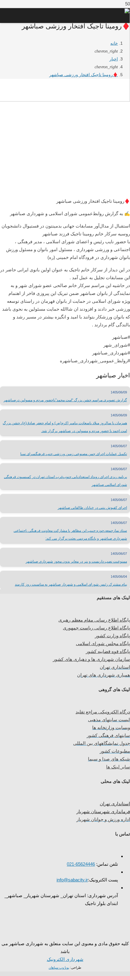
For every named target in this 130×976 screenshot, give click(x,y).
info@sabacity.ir (72, 879)
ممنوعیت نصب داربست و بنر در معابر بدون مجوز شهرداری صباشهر (76, 561)
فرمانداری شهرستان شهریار (103, 811)
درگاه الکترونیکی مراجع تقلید (103, 711)
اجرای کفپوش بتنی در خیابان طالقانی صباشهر (92, 508)
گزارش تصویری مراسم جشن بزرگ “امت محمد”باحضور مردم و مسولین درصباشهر (65, 400)
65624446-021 (81, 864)
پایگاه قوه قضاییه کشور (108, 651)
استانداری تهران (115, 803)
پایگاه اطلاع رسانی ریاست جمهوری (96, 627)
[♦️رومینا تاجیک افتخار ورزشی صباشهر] (65, 187)
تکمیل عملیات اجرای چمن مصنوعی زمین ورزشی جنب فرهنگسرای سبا (73, 454)
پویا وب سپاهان (59, 967)
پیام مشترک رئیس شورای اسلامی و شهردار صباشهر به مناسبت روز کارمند (71, 584)
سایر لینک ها (118, 766)
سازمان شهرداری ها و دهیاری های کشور (91, 659)
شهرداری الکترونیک (65, 959)
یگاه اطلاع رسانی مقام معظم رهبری (92, 619)
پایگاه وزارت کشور (112, 635)
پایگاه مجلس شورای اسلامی (103, 643)
